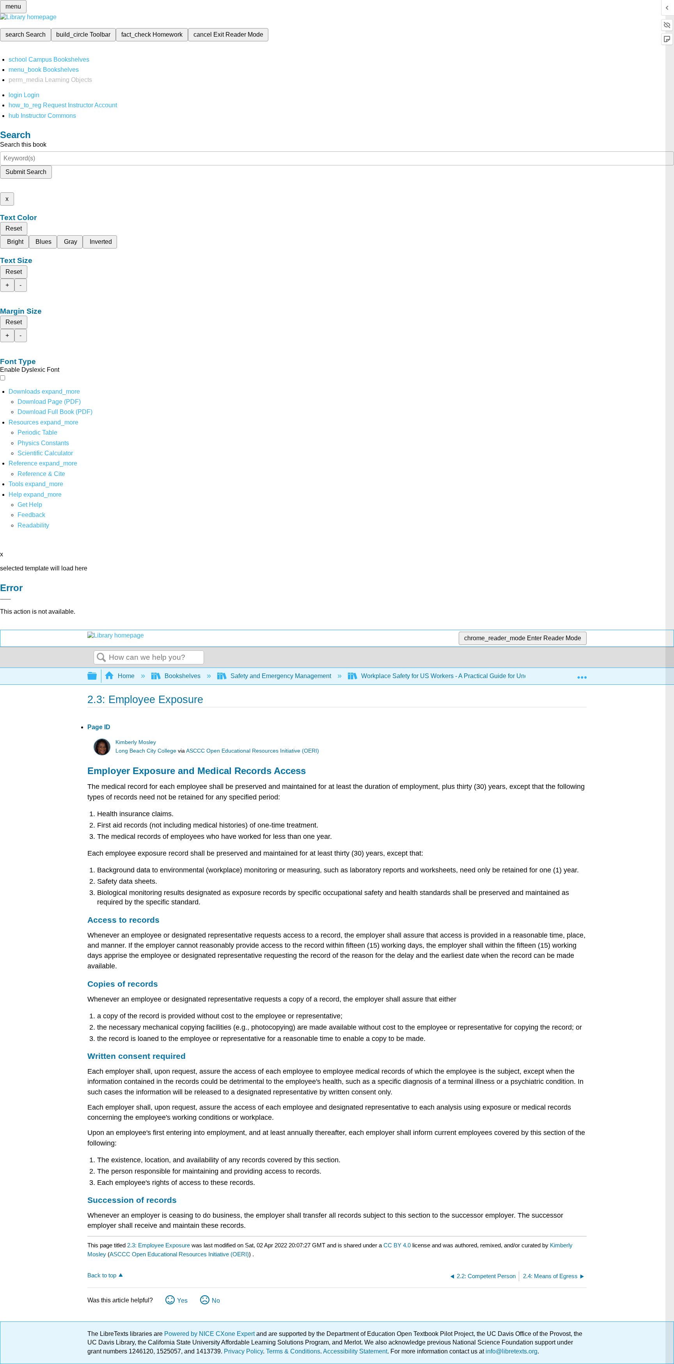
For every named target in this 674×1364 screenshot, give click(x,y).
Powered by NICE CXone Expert (210, 1333)
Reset (13, 228)
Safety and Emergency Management (281, 676)
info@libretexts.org (510, 1351)
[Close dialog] (5, 599)
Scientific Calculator (45, 453)
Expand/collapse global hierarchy (97, 676)
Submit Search (25, 172)
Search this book (23, 144)
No (216, 1300)
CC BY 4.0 (397, 1245)
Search (101, 657)
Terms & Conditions (293, 1351)
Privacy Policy (243, 1351)
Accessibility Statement (355, 1351)
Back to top (101, 1275)
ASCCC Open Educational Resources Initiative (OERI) (252, 751)
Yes (182, 1300)
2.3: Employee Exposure (158, 1245)
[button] (31, 515)
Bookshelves (182, 676)
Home (126, 676)
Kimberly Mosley (135, 742)
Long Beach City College (145, 751)
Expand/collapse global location (582, 674)
